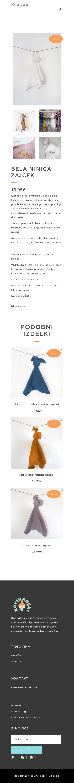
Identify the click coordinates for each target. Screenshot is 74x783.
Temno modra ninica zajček (37, 404)
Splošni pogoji (20, 711)
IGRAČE (16, 655)
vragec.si (54, 775)
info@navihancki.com (24, 687)
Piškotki (16, 705)
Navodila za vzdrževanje (26, 717)
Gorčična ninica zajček (37, 475)
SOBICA (16, 661)
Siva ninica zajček (37, 545)
